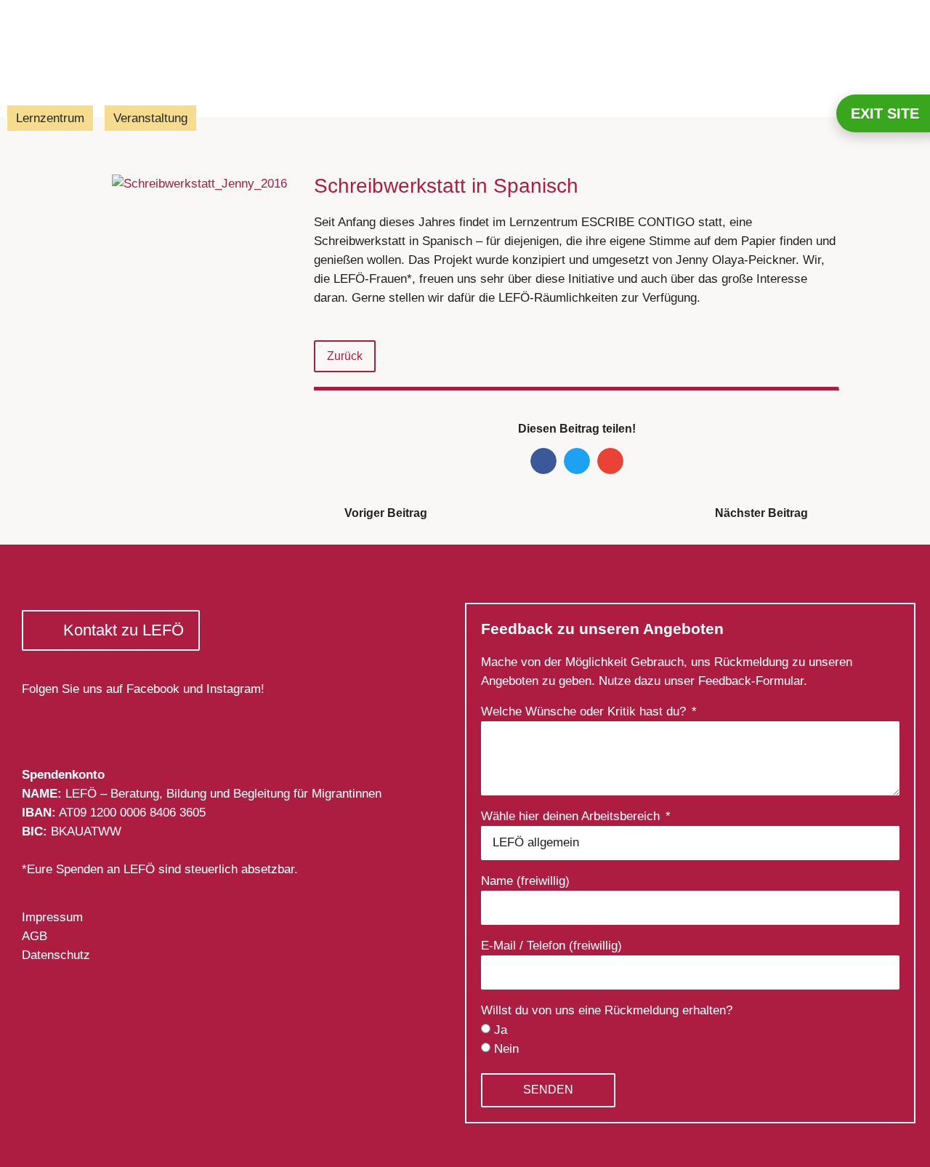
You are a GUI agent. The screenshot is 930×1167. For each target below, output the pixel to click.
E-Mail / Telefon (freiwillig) (551, 946)
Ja (500, 1030)
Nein (506, 1049)
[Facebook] (38, 721)
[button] (543, 461)
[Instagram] (73, 721)
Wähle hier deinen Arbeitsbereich (572, 816)
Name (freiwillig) (525, 881)
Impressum (52, 917)
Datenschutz (56, 955)
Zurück (345, 356)
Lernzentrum (50, 118)
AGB (34, 936)
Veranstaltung (150, 118)
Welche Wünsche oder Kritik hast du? (585, 711)
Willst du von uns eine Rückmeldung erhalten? (606, 1010)
